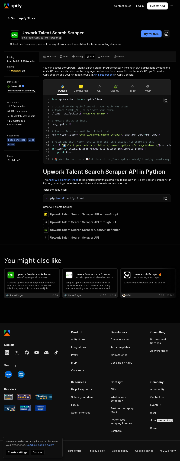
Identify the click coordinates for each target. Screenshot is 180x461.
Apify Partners (159, 350)
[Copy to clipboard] (165, 100)
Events (154, 404)
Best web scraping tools (122, 410)
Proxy (74, 354)
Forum (75, 404)
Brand (154, 428)
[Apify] (13, 6)
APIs (113, 389)
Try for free (151, 34)
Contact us (157, 397)
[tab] (49, 56)
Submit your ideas (82, 397)
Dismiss (37, 452)
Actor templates (120, 347)
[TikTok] (56, 352)
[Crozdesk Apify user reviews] (40, 408)
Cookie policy (120, 450)
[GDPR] (8, 374)
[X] (17, 352)
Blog (153, 412)
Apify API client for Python (64, 179)
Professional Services (158, 341)
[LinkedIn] (7, 352)
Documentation (120, 339)
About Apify (157, 389)
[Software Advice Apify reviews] (24, 397)
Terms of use (74, 450)
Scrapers (116, 430)
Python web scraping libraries (121, 421)
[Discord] (46, 352)
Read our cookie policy (40, 444)
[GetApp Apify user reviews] (8, 397)
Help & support (80, 389)
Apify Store (78, 339)
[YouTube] (36, 352)
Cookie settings (144, 450)
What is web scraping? (118, 399)
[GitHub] (27, 352)
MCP (74, 362)
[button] (84, 332)
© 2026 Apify (168, 450)
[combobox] (166, 33)
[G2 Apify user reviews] (9, 408)
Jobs (161, 420)
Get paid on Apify (121, 362)
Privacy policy (97, 450)
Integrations (78, 347)
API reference (119, 354)
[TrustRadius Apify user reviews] (25, 408)
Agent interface (80, 412)
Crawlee (76, 370)
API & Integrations (104, 74)
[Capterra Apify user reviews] (43, 397)
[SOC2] (21, 374)
